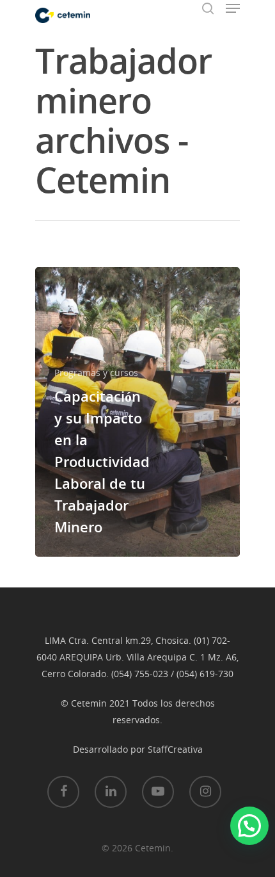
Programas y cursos (96, 372)
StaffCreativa (175, 749)
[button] (249, 826)
